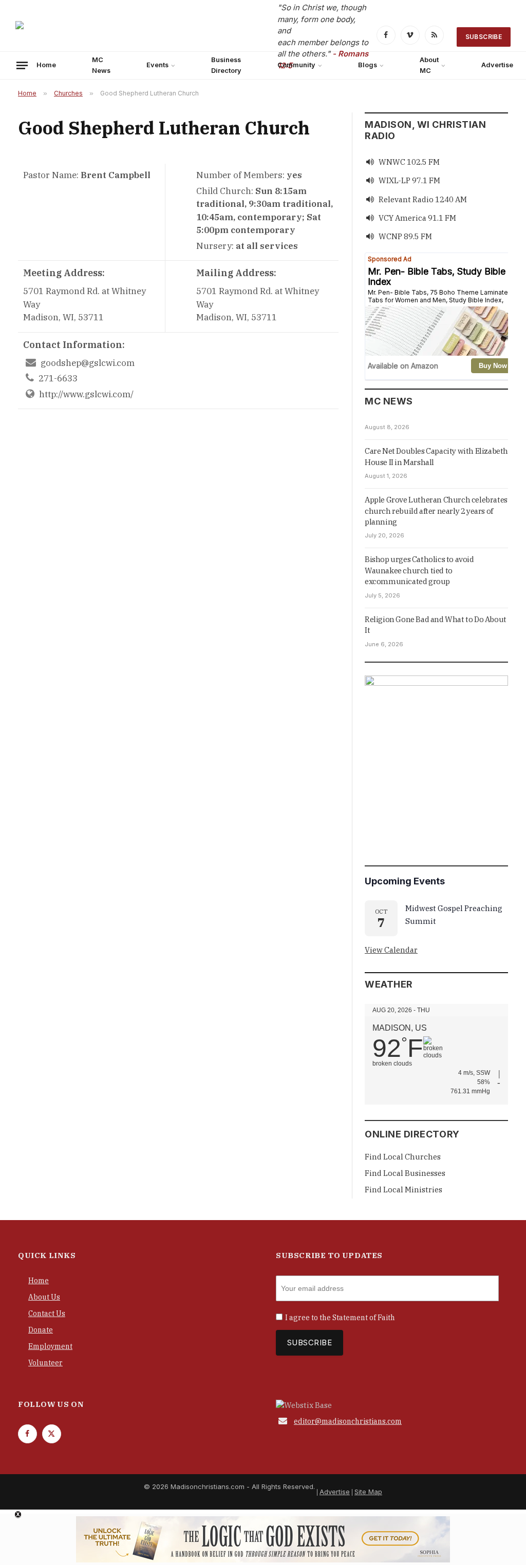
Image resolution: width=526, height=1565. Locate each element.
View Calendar (391, 950)
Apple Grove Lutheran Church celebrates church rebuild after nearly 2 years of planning (436, 511)
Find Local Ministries (403, 1189)
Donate (40, 1330)
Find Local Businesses (405, 1173)
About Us (44, 1297)
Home (46, 65)
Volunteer (45, 1362)
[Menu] (22, 65)
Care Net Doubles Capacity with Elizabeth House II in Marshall (436, 456)
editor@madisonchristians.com (348, 1421)
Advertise (335, 1491)
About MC (429, 65)
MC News (101, 65)
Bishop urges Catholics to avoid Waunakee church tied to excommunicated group (419, 570)
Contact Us (46, 1313)
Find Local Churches (403, 1157)
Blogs (367, 65)
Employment (50, 1346)
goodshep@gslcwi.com (88, 363)
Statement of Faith (363, 1317)
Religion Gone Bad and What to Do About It (435, 624)
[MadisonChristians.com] (105, 36)
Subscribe (483, 37)
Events (157, 65)
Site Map (368, 1491)
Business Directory (226, 65)
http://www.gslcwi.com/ (86, 394)
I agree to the (340, 1317)
